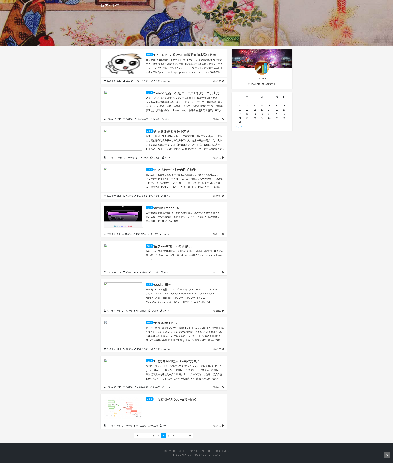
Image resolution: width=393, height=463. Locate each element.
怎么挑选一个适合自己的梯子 (175, 170)
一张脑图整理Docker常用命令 (175, 399)
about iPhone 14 (166, 208)
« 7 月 (239, 126)
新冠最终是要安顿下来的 (172, 131)
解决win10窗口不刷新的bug (174, 246)
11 (184, 435)
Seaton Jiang (211, 454)
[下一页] (190, 435)
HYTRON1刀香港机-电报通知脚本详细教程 (185, 55)
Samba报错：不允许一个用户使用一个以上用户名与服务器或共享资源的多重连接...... (189, 93)
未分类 (149, 54)
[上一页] (137, 435)
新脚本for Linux (165, 323)
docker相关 (162, 284)
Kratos (186, 454)
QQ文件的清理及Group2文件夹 (177, 361)
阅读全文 (217, 81)
